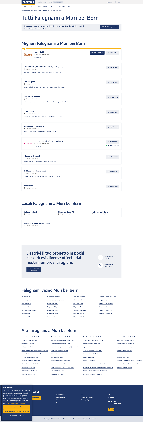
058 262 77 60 (112, 401)
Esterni (25, 6)
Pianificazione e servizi (64, 6)
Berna (39, 10)
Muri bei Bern (46, 10)
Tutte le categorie (60, 394)
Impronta (72, 418)
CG (90, 418)
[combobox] (95, 418)
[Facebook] (109, 409)
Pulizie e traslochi (42, 6)
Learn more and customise (17, 415)
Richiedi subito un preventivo (34, 269)
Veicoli (53, 6)
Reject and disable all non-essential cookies (17, 411)
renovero (24, 10)
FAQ (57, 400)
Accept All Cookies (17, 406)
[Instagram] (112, 409)
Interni (32, 6)
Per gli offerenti (61, 391)
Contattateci (111, 397)
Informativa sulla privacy (82, 418)
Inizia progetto (58, 2)
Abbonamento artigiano (87, 397)
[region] (16, 403)
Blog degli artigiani (85, 400)
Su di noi (110, 394)
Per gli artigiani (108, 2)
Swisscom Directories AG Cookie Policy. (15, 403)
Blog (50, 2)
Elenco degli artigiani (41, 2)
